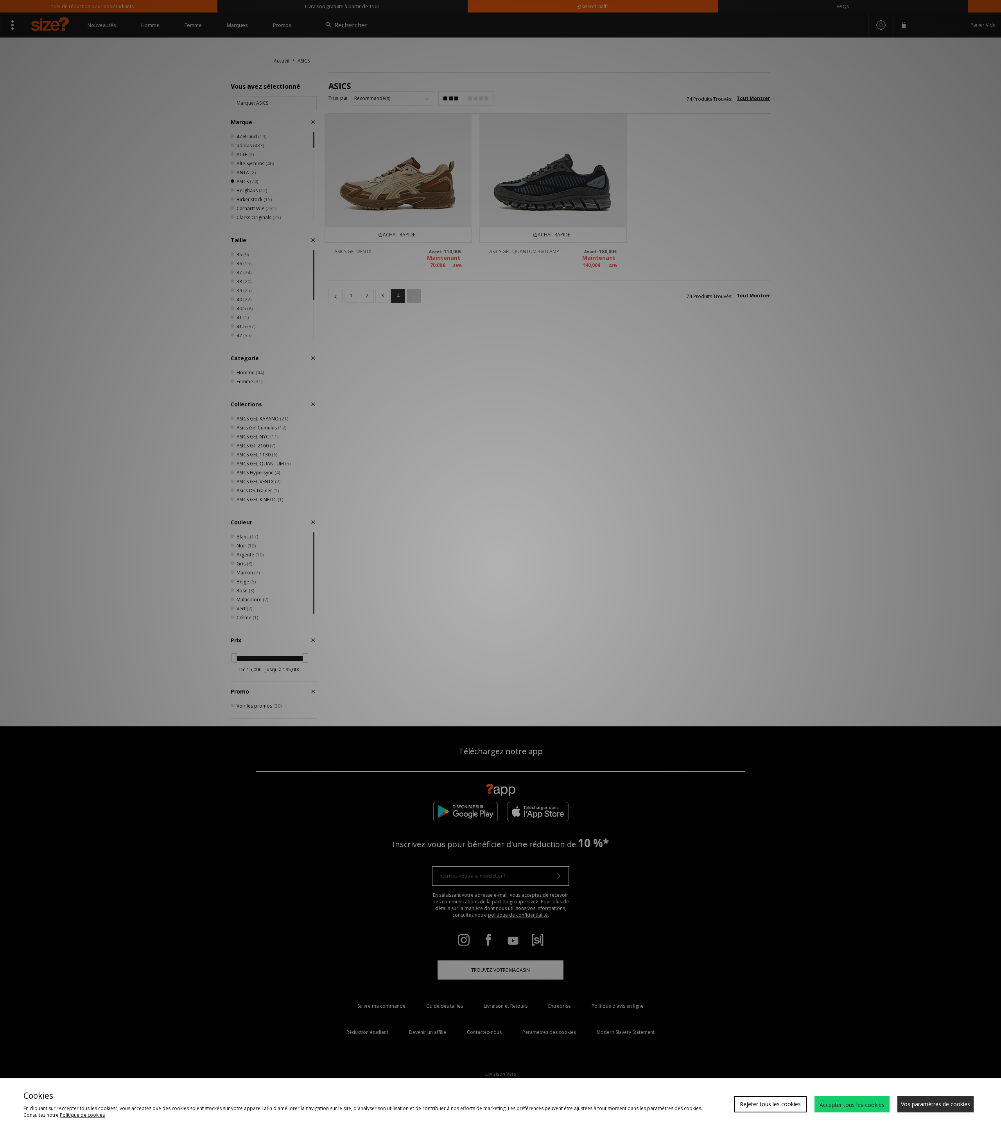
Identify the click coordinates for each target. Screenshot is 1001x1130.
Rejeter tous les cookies (770, 1104)
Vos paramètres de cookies (935, 1104)
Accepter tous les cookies (852, 1105)
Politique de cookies (82, 1115)
